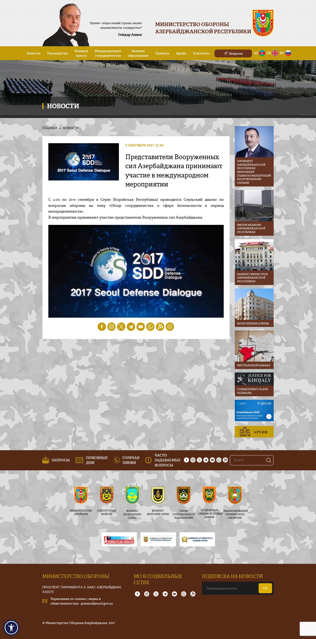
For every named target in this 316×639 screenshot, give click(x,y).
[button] (11, 627)
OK (265, 588)
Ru (282, 53)
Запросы (236, 53)
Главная (49, 128)
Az (256, 53)
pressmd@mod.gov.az (97, 603)
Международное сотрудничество (108, 53)
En (269, 53)
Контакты (201, 53)
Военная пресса (81, 53)
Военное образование (138, 53)
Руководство (57, 53)
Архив (181, 53)
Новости (33, 53)
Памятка (162, 53)
